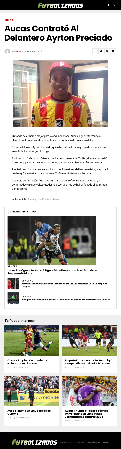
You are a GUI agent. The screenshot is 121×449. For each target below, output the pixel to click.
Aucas (31, 199)
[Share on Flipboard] (107, 51)
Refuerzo (57, 199)
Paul (17, 51)
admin (10, 367)
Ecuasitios (105, 442)
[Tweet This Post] (101, 51)
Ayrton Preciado (43, 199)
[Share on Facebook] (95, 51)
